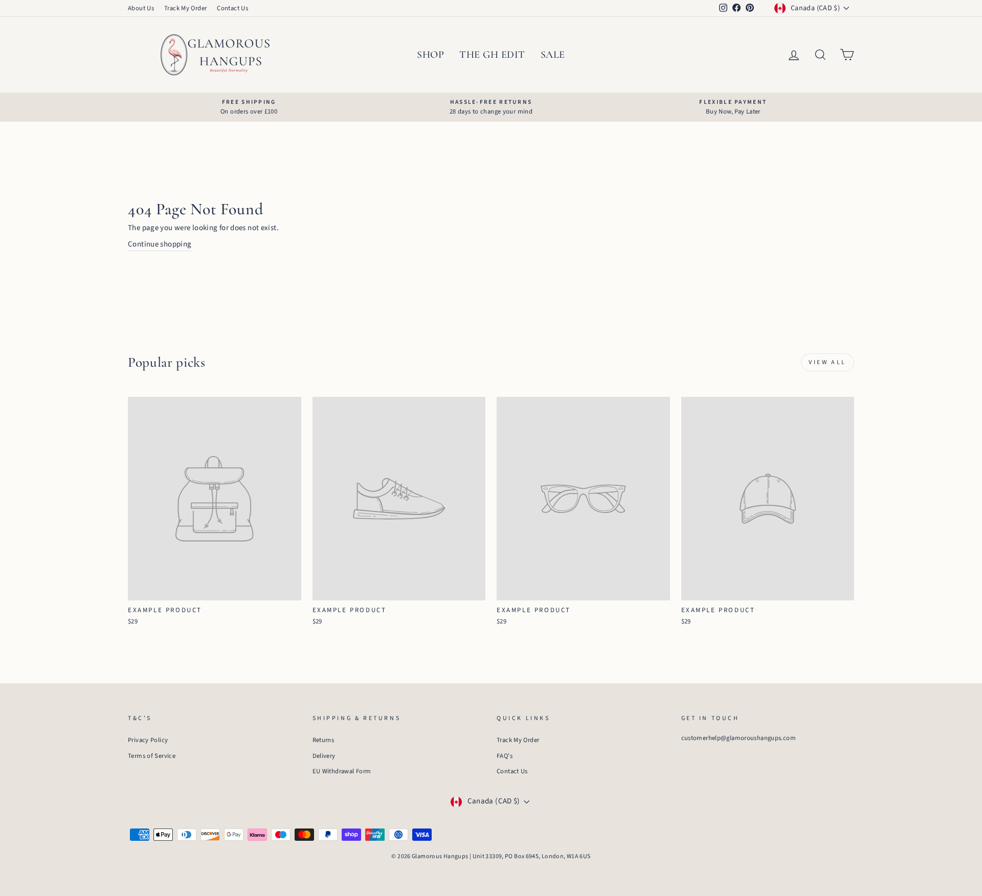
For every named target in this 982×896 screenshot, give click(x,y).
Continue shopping (159, 244)
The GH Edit (492, 55)
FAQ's (504, 755)
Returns (323, 740)
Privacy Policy (148, 740)
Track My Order (185, 8)
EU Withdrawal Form (342, 771)
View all (827, 362)
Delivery (324, 755)
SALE (553, 55)
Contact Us (232, 8)
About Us (141, 8)
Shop (430, 55)
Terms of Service (151, 755)
